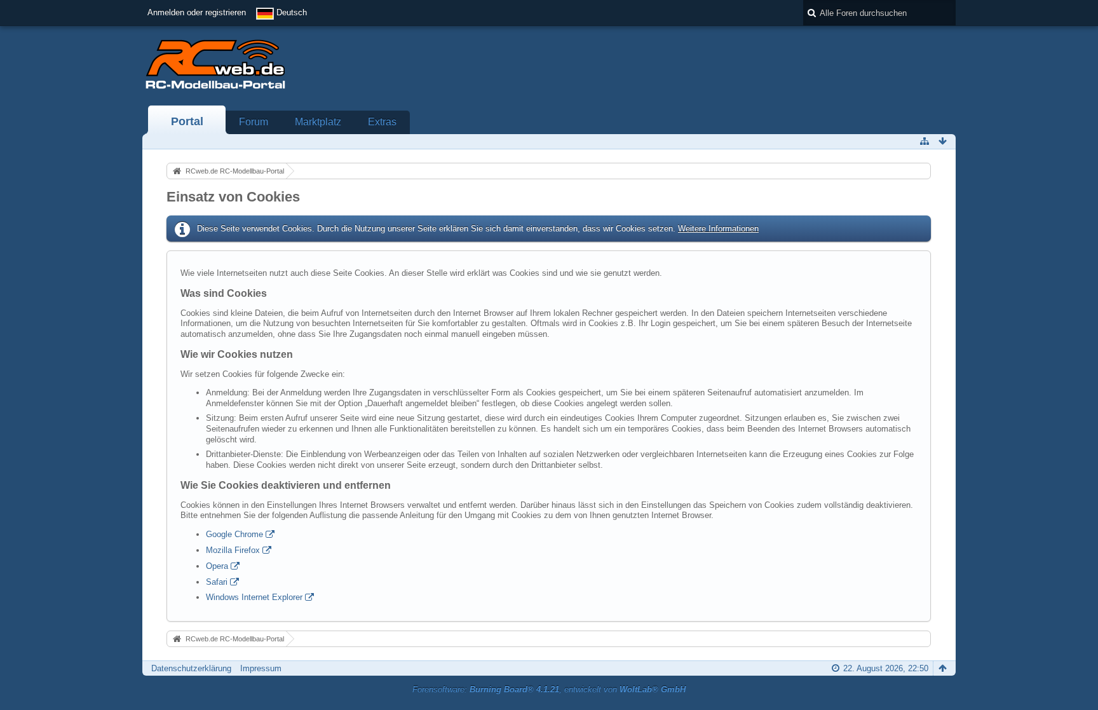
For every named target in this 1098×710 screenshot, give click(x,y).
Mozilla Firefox (233, 550)
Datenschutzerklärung (191, 668)
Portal (187, 121)
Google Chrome (234, 534)
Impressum (260, 668)
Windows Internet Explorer (254, 597)
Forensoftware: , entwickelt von (549, 689)
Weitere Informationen (718, 228)
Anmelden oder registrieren (196, 12)
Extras (382, 121)
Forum (253, 121)
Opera (217, 566)
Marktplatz (318, 121)
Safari (216, 582)
